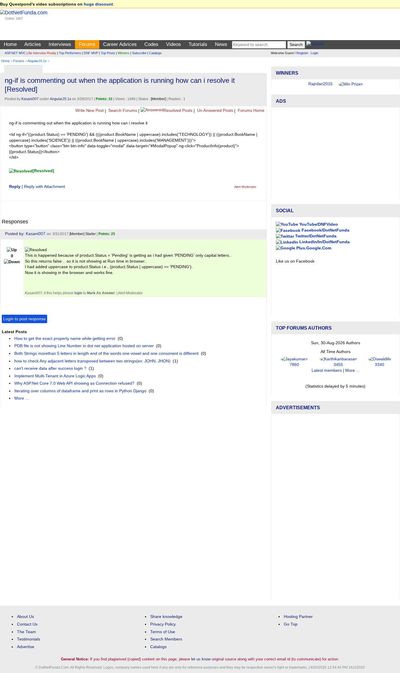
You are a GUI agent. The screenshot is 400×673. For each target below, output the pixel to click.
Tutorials (198, 44)
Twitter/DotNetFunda (315, 236)
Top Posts (108, 53)
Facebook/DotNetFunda (324, 230)
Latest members (327, 370)
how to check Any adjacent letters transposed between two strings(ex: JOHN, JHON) (92, 361)
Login (314, 53)
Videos (173, 44)
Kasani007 (30, 99)
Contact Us (27, 624)
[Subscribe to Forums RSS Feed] (261, 68)
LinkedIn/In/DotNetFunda (324, 242)
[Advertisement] (335, 153)
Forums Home (250, 110)
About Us (25, 616)
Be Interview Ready (42, 53)
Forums (87, 44)
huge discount (98, 4)
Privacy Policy (163, 624)
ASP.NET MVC (15, 53)
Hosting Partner (298, 616)
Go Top (291, 624)
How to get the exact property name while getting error (64, 338)
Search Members (166, 639)
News (221, 44)
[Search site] (315, 44)
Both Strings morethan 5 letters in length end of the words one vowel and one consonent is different (106, 353)
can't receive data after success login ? (50, 368)
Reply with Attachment (44, 186)
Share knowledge (166, 616)
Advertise (25, 647)
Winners (123, 53)
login (78, 293)
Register (302, 53)
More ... (21, 398)
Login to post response (24, 319)
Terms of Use (162, 632)
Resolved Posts (178, 110)
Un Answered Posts (214, 110)
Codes (151, 44)
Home (10, 44)
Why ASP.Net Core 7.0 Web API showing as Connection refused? (74, 383)
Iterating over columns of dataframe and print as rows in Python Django (80, 391)
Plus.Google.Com (313, 248)
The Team (26, 632)
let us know (201, 659)
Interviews (60, 44)
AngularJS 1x (37, 61)
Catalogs (155, 53)
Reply (14, 186)
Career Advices (120, 44)
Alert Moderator (245, 187)
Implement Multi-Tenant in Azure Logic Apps (55, 376)
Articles (32, 44)
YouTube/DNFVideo (318, 224)
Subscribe (139, 53)
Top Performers (70, 53)
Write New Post (89, 110)
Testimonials (28, 639)
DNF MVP (91, 53)
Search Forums (122, 110)
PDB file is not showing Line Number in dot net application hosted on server (84, 346)
